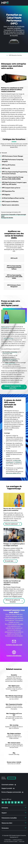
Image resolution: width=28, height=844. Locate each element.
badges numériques (10, 362)
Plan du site (21, 841)
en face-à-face (17, 460)
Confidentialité (7, 839)
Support (4, 813)
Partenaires (5, 828)
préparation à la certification (10, 361)
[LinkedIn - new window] (3, 802)
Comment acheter (8, 784)
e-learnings (9, 593)
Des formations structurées (9, 352)
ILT (22, 591)
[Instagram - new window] (9, 802)
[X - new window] (6, 802)
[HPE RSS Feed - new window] (22, 802)
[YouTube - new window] (19, 802)
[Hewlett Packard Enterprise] (5, 2)
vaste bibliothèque (9, 338)
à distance (18, 462)
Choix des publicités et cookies (10, 841)
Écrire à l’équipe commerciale (11, 792)
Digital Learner (5, 326)
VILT (11, 591)
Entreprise (5, 807)
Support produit (7, 788)
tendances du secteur (8, 357)
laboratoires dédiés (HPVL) (13, 473)
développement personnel (9, 359)
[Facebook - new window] (15, 802)
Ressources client (7, 823)
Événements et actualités (9, 818)
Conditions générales (17, 839)
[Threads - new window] (12, 802)
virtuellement (9, 462)
